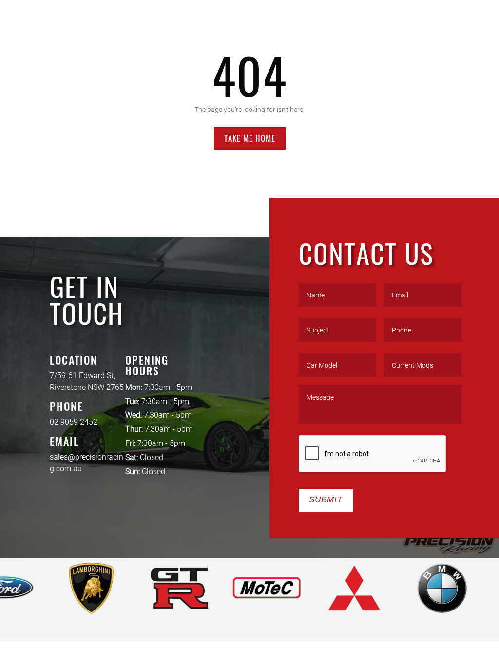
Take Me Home (249, 138)
